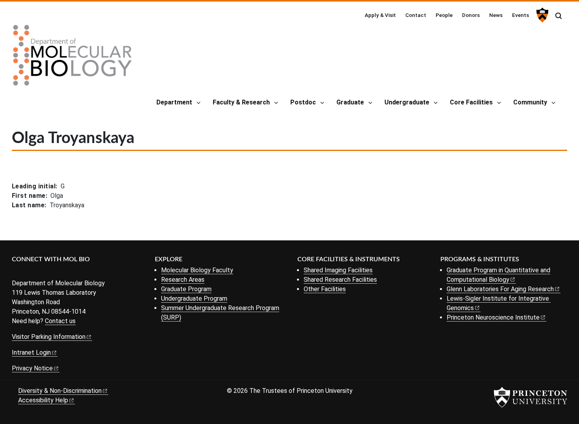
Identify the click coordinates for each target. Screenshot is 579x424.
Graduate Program (186, 289)
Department (174, 102)
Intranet (31, 352)
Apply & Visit (380, 15)
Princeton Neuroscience (493, 317)
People (444, 15)
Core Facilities (471, 102)
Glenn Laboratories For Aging (500, 289)
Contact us (60, 321)
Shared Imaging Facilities (338, 270)
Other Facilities (325, 289)
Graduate (350, 102)
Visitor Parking (48, 336)
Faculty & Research (241, 102)
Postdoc (303, 102)
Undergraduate (406, 102)
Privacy (32, 368)
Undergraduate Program (194, 298)
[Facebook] (16, 272)
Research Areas (182, 279)
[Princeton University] (541, 14)
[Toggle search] (558, 15)
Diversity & (60, 390)
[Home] (72, 58)
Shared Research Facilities (340, 279)
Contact (415, 15)
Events (520, 15)
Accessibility (43, 400)
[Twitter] (28, 272)
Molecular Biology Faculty (197, 270)
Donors (471, 15)
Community (530, 102)
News (496, 15)
